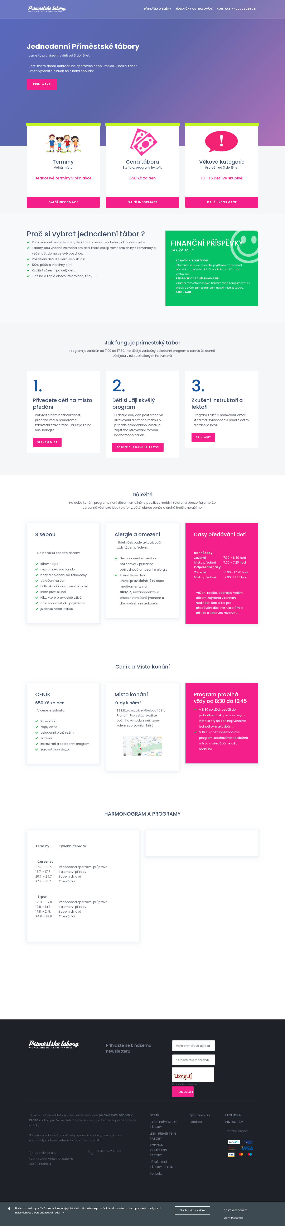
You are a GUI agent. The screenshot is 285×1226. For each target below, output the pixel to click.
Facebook (233, 1115)
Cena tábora (142, 164)
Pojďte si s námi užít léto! (137, 447)
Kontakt (156, 1173)
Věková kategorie (222, 164)
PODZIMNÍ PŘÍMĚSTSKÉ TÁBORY (159, 1150)
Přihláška (42, 84)
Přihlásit (203, 437)
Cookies (195, 1122)
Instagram (234, 1122)
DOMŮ (154, 1115)
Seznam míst (47, 442)
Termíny (63, 164)
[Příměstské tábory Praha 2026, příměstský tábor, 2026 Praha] (54, 8)
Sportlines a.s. (200, 1115)
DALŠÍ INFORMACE (63, 202)
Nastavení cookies (235, 1210)
